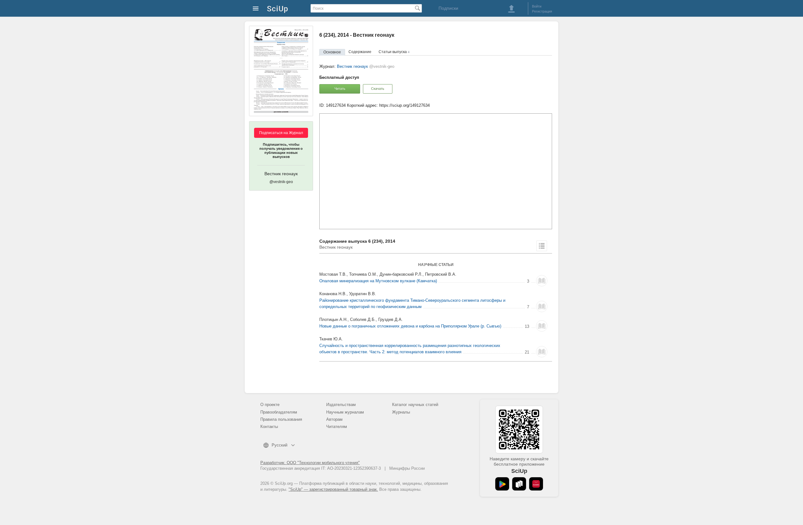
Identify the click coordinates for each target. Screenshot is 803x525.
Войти (536, 6)
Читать (339, 88)
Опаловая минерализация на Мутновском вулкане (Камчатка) (378, 281)
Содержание (359, 52)
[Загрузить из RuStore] (519, 484)
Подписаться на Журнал (281, 133)
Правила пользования (281, 419)
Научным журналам (345, 412)
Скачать (377, 88)
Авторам (334, 419)
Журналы (401, 412)
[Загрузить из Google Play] (502, 484)
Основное (332, 52)
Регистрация (542, 11)
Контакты (269, 426)
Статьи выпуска (394, 52)
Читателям (336, 426)
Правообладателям (278, 412)
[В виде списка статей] (542, 246)
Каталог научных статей (415, 404)
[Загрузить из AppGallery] (536, 484)
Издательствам (341, 404)
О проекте (269, 404)
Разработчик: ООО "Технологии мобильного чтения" (310, 462)
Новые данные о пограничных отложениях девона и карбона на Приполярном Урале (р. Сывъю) (410, 326)
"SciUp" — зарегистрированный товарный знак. (333, 489)
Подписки (448, 8)
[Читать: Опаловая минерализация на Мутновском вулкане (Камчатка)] (541, 280)
